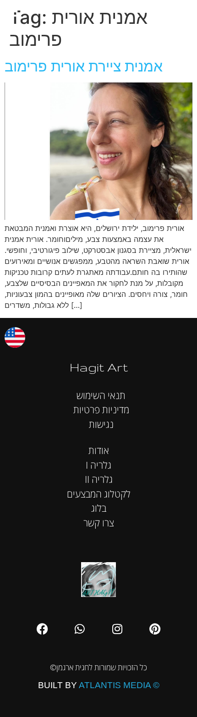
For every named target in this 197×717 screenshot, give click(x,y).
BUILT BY (98, 685)
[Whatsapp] (79, 629)
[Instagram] (117, 629)
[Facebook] (42, 629)
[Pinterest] (154, 629)
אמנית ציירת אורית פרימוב (84, 66)
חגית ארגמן (180, 13)
